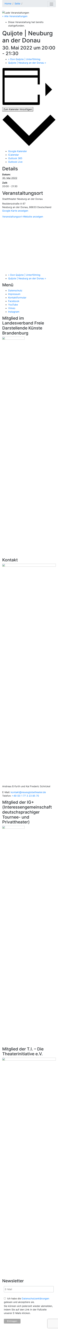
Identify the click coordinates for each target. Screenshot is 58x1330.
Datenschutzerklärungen (35, 1298)
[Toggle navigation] (51, 4)
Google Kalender (17, 151)
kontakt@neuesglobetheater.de (28, 792)
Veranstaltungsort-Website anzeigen (22, 216)
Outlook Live (15, 161)
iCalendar (13, 154)
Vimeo (11, 308)
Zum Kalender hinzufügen (17, 109)
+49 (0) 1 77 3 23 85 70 (25, 795)
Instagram (13, 311)
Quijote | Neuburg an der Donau (27, 62)
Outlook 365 (15, 158)
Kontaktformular (17, 297)
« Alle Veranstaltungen (14, 16)
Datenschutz (15, 290)
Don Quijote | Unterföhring (24, 59)
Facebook (13, 301)
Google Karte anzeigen (15, 210)
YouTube (13, 304)
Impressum (14, 294)
